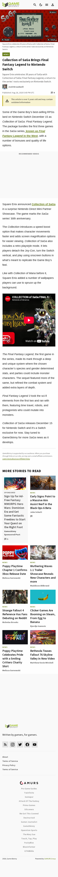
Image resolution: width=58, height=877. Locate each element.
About (5, 757)
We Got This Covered (29, 813)
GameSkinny (29, 826)
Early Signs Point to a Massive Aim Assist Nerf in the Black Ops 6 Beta (42, 502)
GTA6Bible (29, 851)
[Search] (35, 5)
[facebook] (27, 744)
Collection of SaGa (43, 204)
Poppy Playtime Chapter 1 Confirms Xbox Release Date (14, 570)
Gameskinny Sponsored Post (12, 533)
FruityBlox (29, 842)
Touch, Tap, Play (29, 838)
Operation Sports (29, 830)
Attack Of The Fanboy (29, 801)
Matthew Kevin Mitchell (41, 662)
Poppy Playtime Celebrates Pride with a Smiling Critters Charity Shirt (12, 658)
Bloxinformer (29, 846)
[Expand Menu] (47, 5)
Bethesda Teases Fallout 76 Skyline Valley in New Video (42, 654)
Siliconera (29, 809)
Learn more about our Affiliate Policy (16, 459)
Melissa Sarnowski (11, 578)
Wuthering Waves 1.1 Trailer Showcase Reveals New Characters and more (43, 573)
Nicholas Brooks (10, 622)
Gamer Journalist (29, 822)
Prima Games (29, 805)
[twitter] (20, 744)
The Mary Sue (29, 834)
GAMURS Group (50, 859)
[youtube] (35, 744)
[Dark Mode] (41, 5)
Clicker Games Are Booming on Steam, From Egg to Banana (42, 616)
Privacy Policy (8, 765)
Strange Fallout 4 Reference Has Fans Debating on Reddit (14, 614)
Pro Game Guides (29, 788)
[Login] (53, 5)
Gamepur (29, 797)
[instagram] (13, 744)
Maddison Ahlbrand (39, 585)
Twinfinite (29, 792)
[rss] (5, 744)
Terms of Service (10, 761)
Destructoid (29, 817)
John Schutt (36, 512)
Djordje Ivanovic (38, 626)
